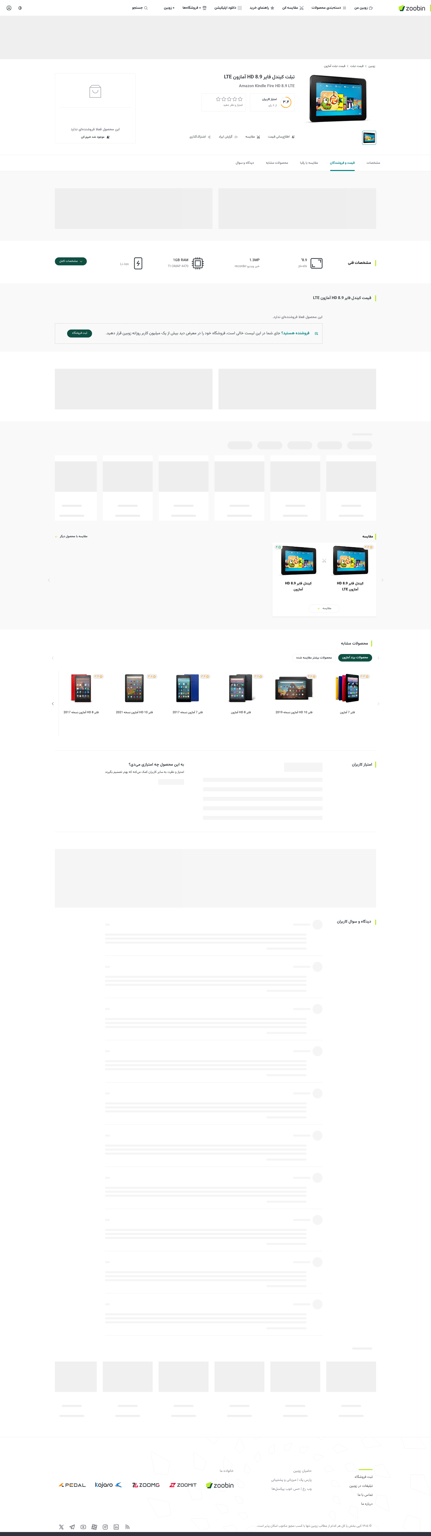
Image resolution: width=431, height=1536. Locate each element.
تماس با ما (365, 1495)
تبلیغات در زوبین (361, 1486)
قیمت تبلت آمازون (334, 66)
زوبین (371, 66)
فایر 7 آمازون (347, 712)
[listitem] (324, 580)
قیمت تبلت (356, 66)
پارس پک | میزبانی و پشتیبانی (291, 1480)
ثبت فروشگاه (364, 1477)
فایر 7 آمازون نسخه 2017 (188, 712)
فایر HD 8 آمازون (241, 712)
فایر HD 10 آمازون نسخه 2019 (294, 712)
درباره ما (367, 1504)
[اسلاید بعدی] (53, 703)
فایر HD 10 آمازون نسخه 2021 (134, 712)
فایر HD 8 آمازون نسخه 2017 (81, 712)
